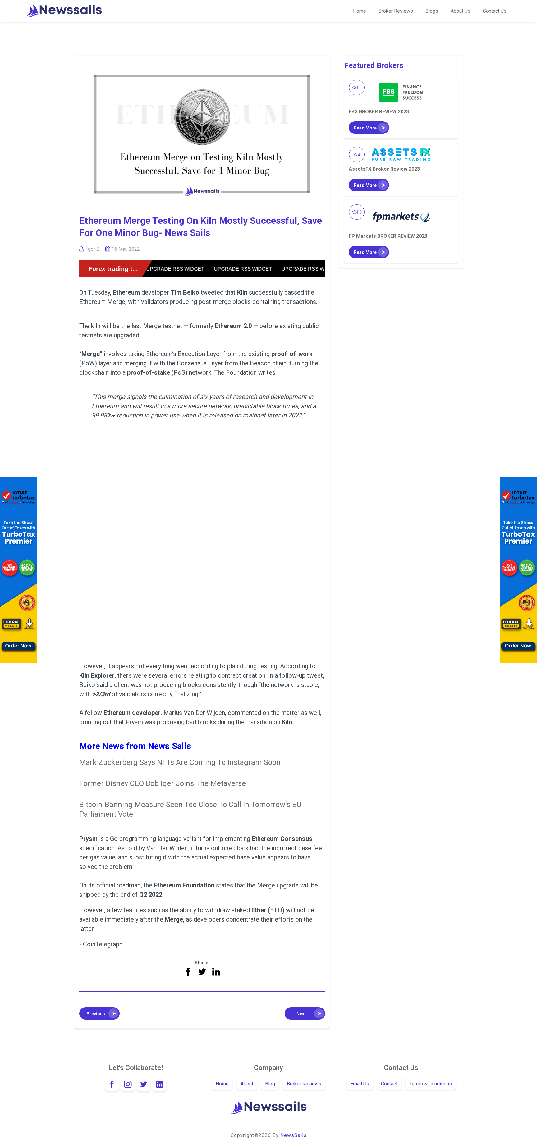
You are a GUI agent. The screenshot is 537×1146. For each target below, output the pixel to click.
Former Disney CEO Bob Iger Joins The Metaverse (162, 783)
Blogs (431, 11)
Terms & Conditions (430, 1084)
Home (359, 11)
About (247, 1084)
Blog (270, 1084)
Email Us (359, 1084)
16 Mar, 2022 (126, 249)
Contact (389, 1084)
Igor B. (93, 249)
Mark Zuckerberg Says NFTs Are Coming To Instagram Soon (180, 762)
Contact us (495, 11)
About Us (460, 11)
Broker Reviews (396, 11)
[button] (99, 1013)
